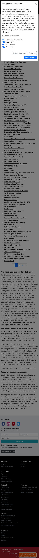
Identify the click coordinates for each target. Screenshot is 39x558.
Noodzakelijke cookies (14, 39)
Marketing (9, 47)
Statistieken (10, 44)
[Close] (35, 3)
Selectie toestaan (19, 53)
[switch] (3, 42)
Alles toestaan (30, 57)
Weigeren (32, 53)
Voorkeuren (10, 42)
